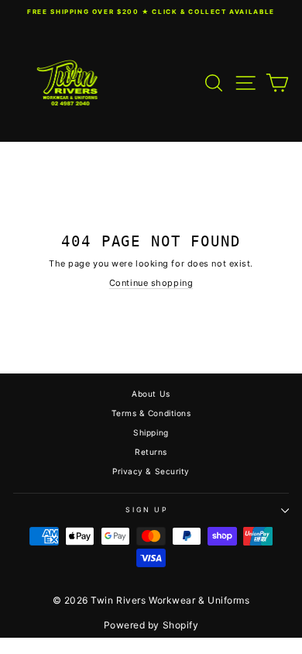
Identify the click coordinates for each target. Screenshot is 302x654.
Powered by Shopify (151, 625)
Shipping (150, 432)
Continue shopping (151, 282)
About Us (151, 393)
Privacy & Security (151, 471)
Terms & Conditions (151, 413)
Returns (151, 451)
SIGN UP (147, 509)
